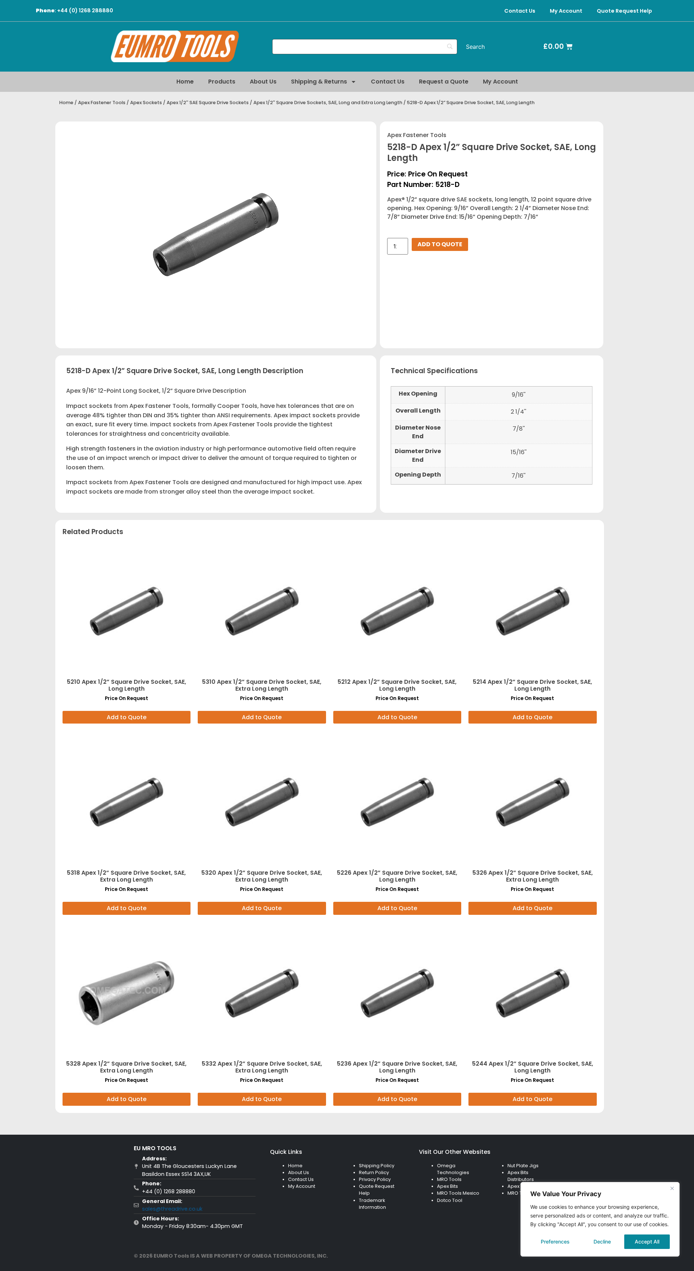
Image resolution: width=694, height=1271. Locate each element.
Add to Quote (439, 244)
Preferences (555, 1241)
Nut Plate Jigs (523, 1166)
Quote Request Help (624, 10)
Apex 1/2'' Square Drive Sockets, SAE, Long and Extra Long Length (327, 102)
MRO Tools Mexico (458, 1193)
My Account (566, 10)
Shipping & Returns (319, 81)
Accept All (647, 1241)
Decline (602, 1241)
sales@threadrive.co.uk (172, 1208)
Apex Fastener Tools (101, 102)
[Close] (672, 1188)
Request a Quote (443, 81)
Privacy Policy (375, 1179)
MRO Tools (449, 1179)
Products (221, 81)
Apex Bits (447, 1186)
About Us (263, 81)
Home (185, 81)
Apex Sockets (146, 102)
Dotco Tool (449, 1200)
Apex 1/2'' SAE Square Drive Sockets (208, 102)
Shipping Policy (376, 1166)
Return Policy (374, 1172)
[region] (600, 1219)
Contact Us (519, 10)
